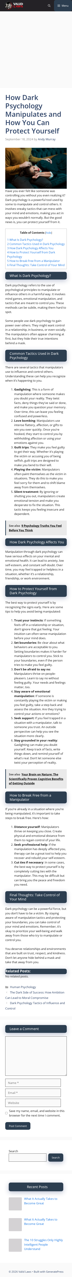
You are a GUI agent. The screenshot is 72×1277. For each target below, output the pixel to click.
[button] (49, 5)
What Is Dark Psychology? (25, 240)
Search (13, 1151)
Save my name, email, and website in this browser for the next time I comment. (36, 1113)
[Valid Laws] (14, 5)
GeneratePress (54, 1271)
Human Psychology (23, 987)
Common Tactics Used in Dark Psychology (36, 244)
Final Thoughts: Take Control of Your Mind (36, 265)
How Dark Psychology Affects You (30, 248)
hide (48, 232)
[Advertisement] (36, 51)
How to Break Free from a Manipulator (33, 261)
